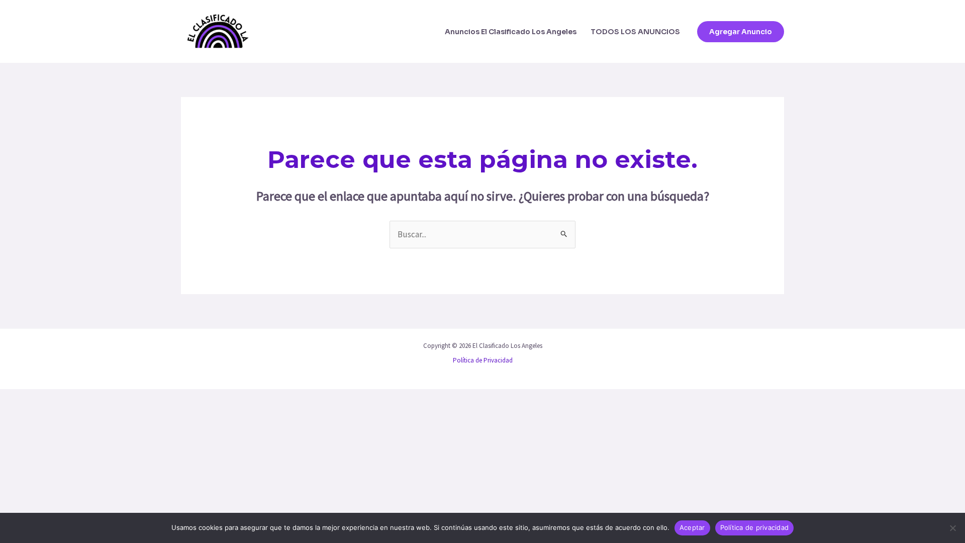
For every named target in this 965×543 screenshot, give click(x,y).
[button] (740, 31)
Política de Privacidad (483, 360)
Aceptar (692, 527)
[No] (952, 528)
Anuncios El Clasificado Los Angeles (510, 31)
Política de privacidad (754, 527)
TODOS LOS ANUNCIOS (635, 31)
